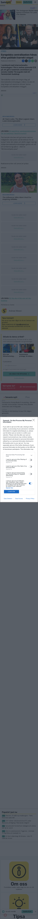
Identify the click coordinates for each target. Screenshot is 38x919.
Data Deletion (8, 498)
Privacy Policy (30, 498)
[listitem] (19, 455)
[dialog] (19, 459)
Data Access (19, 498)
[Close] (34, 421)
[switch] (30, 460)
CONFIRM (11, 491)
